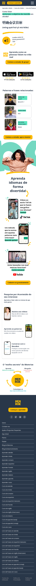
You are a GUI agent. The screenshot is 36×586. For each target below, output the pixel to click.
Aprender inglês (7, 471)
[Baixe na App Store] (9, 74)
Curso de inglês (7, 508)
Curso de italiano (7, 516)
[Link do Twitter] (15, 417)
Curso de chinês (19, 8)
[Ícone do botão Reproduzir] (10, 99)
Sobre (4, 423)
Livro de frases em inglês (10, 557)
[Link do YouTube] (20, 417)
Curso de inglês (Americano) (11, 512)
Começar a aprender (14, 3)
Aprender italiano (7, 475)
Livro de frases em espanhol (11, 546)
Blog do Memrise (7, 445)
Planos (4, 438)
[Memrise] (4, 3)
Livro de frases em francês (10, 549)
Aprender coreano (7, 460)
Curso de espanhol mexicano (11, 501)
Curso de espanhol (8, 497)
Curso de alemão (7, 486)
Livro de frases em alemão (10, 531)
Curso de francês (7, 505)
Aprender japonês (7, 479)
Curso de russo (7, 527)
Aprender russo (7, 482)
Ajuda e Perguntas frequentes (11, 430)
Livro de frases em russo (9, 572)
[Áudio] (6, 41)
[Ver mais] (32, 3)
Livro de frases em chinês (10, 534)
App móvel (5, 434)
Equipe (4, 441)
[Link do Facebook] (11, 417)
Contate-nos (6, 426)
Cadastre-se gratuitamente (18, 283)
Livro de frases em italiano (10, 561)
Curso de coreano (7, 494)
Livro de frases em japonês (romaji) (13, 564)
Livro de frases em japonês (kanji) (12, 568)
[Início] (5, 54)
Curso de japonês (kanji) (9, 520)
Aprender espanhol (8, 464)
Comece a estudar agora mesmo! (18, 137)
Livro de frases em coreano (10, 538)
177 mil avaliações (9, 79)
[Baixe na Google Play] (26, 74)
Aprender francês (7, 467)
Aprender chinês (7, 8)
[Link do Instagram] (24, 417)
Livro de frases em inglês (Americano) (14, 553)
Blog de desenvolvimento (10, 449)
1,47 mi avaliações (25, 79)
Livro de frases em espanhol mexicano (14, 542)
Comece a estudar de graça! (18, 62)
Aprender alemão (7, 453)
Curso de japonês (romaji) (10, 523)
